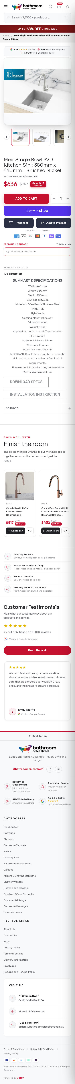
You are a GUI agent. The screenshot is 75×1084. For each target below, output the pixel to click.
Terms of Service (13, 953)
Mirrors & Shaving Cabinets (20, 875)
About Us (9, 929)
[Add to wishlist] (19, 223)
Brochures (10, 965)
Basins (8, 851)
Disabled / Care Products (19, 894)
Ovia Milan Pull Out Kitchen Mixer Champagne (17, 511)
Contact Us (10, 935)
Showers (9, 839)
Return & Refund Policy (42, 1049)
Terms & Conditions (14, 1049)
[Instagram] (58, 769)
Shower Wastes (13, 881)
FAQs (7, 941)
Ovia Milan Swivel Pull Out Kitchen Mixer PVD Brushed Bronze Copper (54, 512)
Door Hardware (13, 912)
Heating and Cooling (16, 888)
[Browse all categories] (6, 7)
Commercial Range (15, 900)
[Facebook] (49, 769)
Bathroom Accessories (17, 863)
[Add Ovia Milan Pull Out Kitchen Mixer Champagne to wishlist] (30, 531)
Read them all (37, 650)
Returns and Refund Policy (19, 971)
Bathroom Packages (16, 906)
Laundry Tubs (11, 857)
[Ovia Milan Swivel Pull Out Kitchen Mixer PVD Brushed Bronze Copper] (55, 486)
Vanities (8, 869)
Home (6, 35)
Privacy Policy (12, 947)
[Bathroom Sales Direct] (27, 7)
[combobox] (40, 251)
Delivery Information (16, 959)
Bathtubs (9, 833)
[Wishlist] (51, 7)
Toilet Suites (11, 827)
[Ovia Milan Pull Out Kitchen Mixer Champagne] (19, 486)
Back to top (39, 736)
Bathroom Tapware (15, 845)
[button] (67, 7)
